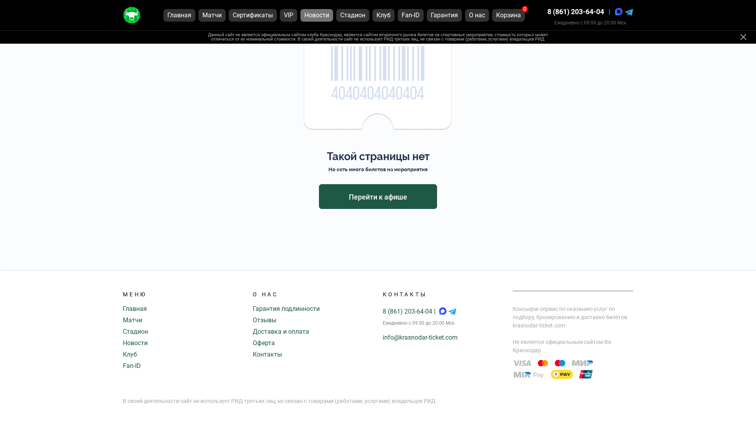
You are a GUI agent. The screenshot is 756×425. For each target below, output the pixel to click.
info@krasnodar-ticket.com (420, 337)
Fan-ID (132, 366)
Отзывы (264, 320)
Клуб (130, 354)
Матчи (132, 320)
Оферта (264, 343)
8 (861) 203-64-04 (575, 11)
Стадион (135, 331)
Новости (135, 343)
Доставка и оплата (281, 331)
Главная (135, 308)
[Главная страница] (132, 15)
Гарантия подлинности (286, 308)
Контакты (267, 354)
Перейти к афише (378, 197)
